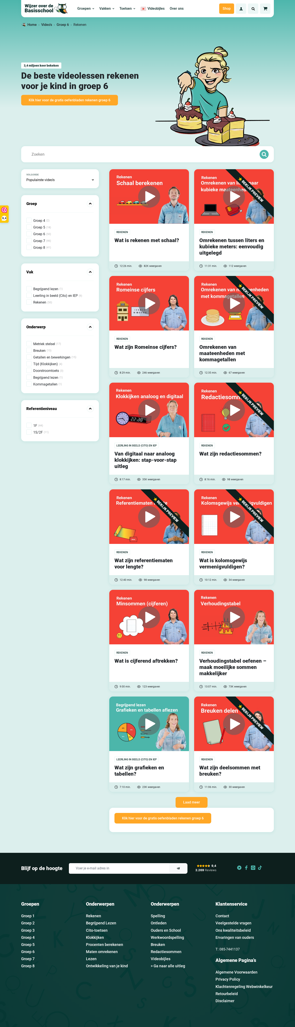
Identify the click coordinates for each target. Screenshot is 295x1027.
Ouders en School (166, 930)
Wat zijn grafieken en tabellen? (139, 771)
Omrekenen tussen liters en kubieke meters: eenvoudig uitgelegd (231, 246)
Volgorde (32, 175)
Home (32, 25)
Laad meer (191, 802)
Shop (227, 8)
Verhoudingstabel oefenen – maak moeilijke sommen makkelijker (232, 667)
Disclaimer (225, 1001)
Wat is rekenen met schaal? (146, 240)
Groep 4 (28, 937)
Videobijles (160, 959)
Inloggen (241, 8)
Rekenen (93, 916)
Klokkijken (95, 937)
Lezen (91, 959)
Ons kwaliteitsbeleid (233, 930)
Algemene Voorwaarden (236, 972)
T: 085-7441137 (228, 949)
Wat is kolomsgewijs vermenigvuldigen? (223, 563)
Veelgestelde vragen (233, 923)
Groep (31, 203)
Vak (29, 272)
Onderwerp (36, 327)
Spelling (158, 916)
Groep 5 (28, 944)
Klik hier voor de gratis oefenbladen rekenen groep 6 (69, 100)
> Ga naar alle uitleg (168, 966)
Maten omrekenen (102, 951)
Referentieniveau (41, 408)
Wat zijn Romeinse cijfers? (145, 347)
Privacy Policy (228, 979)
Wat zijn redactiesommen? (230, 454)
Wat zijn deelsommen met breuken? (229, 771)
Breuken (158, 944)
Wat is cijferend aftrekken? (146, 661)
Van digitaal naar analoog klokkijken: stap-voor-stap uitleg (145, 460)
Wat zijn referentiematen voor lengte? (143, 563)
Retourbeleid (227, 993)
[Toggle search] (253, 8)
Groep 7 (28, 959)
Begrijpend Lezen (101, 923)
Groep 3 (28, 930)
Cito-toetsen (97, 930)
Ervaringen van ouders (235, 937)
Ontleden (159, 923)
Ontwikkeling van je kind (107, 966)
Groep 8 (28, 966)
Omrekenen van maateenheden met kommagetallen (222, 353)
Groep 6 (63, 25)
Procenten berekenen (104, 944)
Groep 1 (28, 916)
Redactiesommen (166, 951)
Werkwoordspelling (167, 937)
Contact (222, 916)
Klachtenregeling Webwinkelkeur (244, 986)
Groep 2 (28, 923)
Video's (46, 25)
